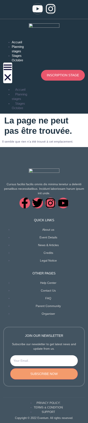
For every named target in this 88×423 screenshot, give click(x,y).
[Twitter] (37, 203)
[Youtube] (37, 8)
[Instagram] (50, 8)
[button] (7, 73)
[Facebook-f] (24, 203)
